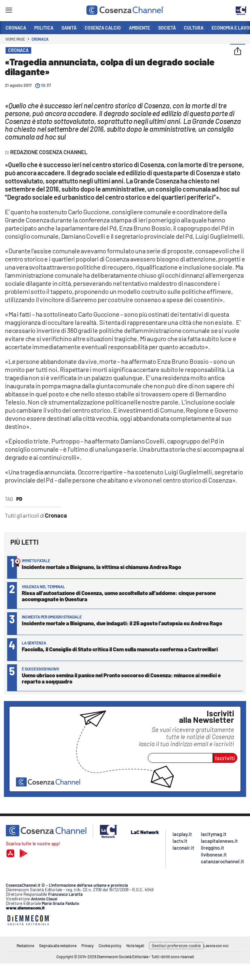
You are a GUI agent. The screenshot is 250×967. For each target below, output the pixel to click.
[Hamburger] (8, 11)
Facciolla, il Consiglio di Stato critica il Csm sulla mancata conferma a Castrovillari (120, 649)
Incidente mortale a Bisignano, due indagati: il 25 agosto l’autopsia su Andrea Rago (122, 623)
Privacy (87, 945)
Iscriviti (225, 758)
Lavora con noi (216, 945)
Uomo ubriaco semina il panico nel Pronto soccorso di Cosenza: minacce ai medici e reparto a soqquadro (121, 678)
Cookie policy (110, 945)
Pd (19, 499)
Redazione (25, 945)
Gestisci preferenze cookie (176, 945)
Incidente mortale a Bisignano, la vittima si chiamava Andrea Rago (101, 566)
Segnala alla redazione (57, 945)
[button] (237, 52)
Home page (15, 39)
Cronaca (40, 39)
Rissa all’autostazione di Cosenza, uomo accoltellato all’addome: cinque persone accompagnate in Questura (119, 595)
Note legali (135, 945)
